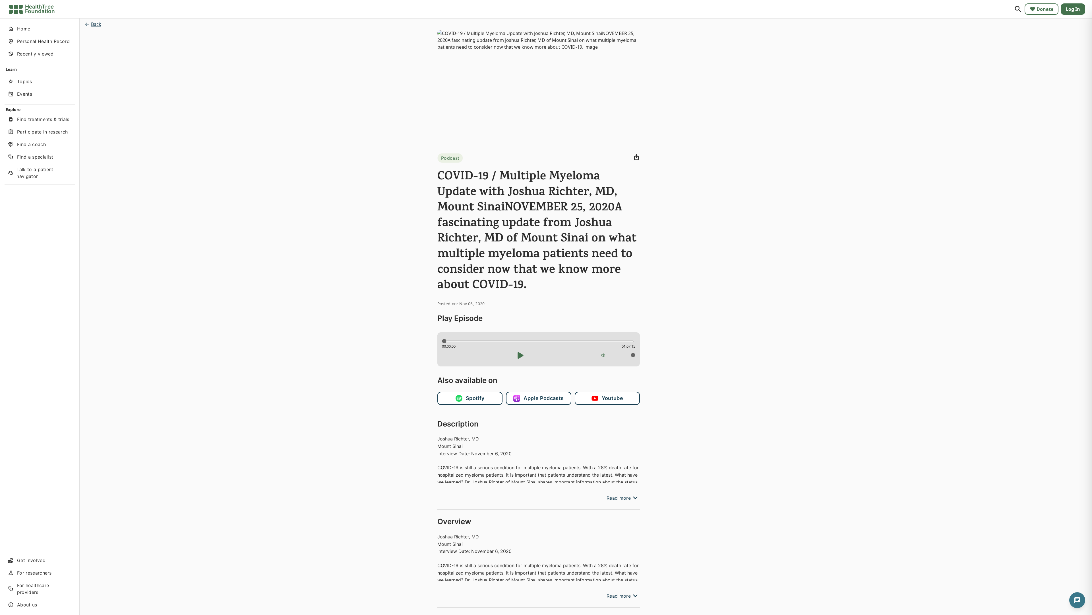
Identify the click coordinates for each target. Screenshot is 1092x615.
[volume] (603, 355)
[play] (520, 355)
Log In (1073, 9)
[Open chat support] (1077, 600)
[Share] (636, 157)
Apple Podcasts (544, 398)
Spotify (475, 398)
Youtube (612, 398)
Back (96, 24)
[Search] (1018, 9)
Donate (1045, 9)
